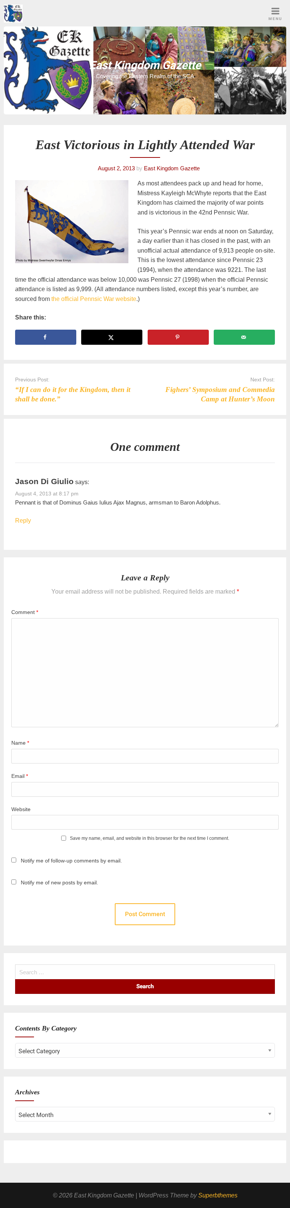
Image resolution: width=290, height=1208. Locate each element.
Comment (24, 612)
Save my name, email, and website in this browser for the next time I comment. (149, 838)
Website (21, 809)
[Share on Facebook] (45, 337)
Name (20, 743)
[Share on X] (111, 337)
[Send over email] (244, 337)
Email (19, 776)
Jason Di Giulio (44, 481)
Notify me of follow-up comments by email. (71, 861)
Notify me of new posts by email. (59, 882)
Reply (23, 520)
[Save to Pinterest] (178, 337)
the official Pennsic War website (93, 299)
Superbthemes (218, 1195)
